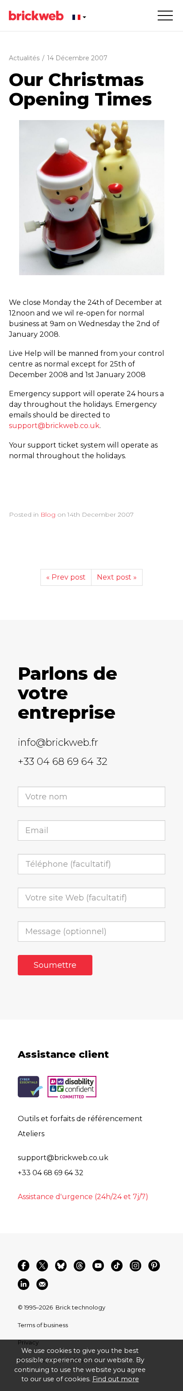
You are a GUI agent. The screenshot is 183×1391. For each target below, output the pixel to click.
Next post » (117, 577)
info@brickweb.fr (58, 742)
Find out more (115, 1379)
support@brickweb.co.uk (54, 425)
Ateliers (31, 1134)
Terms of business (43, 1325)
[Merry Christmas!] (91, 197)
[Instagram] (135, 1265)
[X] (42, 1265)
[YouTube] (98, 1265)
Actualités (24, 58)
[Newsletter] (42, 1284)
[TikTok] (116, 1265)
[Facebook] (23, 1265)
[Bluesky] (61, 1265)
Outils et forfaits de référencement (80, 1118)
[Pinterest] (154, 1265)
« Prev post (66, 577)
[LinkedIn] (23, 1284)
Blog (48, 514)
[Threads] (79, 1265)
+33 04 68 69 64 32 (62, 762)
